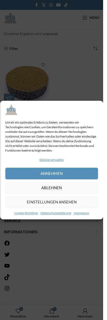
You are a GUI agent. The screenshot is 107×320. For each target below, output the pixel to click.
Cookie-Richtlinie (26, 213)
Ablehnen (51, 188)
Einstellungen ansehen (52, 202)
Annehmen (52, 173)
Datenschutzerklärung (56, 213)
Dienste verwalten (51, 160)
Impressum (81, 213)
